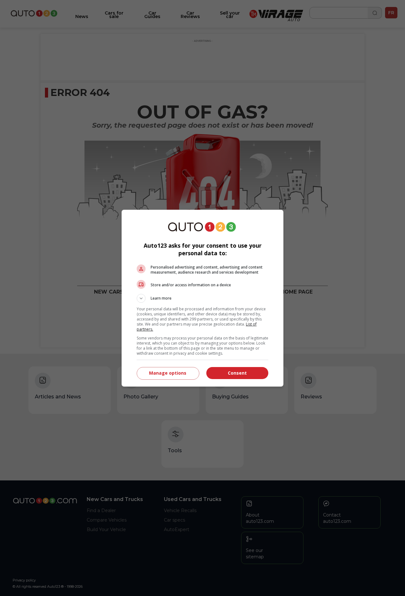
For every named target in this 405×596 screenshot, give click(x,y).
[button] (202, 298)
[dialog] (203, 298)
